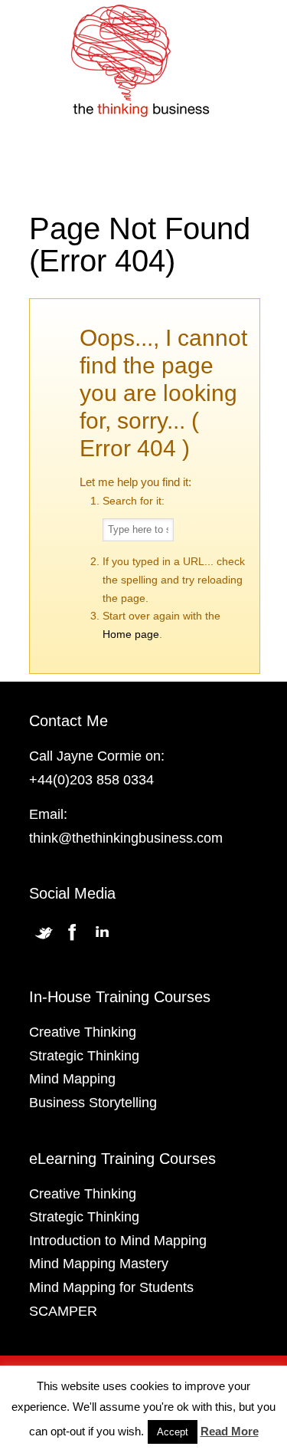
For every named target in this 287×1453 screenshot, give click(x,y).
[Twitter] (43, 940)
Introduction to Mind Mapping (118, 1240)
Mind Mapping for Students (111, 1287)
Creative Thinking (82, 1032)
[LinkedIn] (102, 940)
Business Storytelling (93, 1102)
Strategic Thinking (84, 1055)
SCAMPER (63, 1311)
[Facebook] (72, 940)
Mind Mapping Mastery (98, 1263)
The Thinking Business (144, 62)
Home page (131, 634)
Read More (230, 1431)
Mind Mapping (72, 1078)
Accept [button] (172, 1432)
